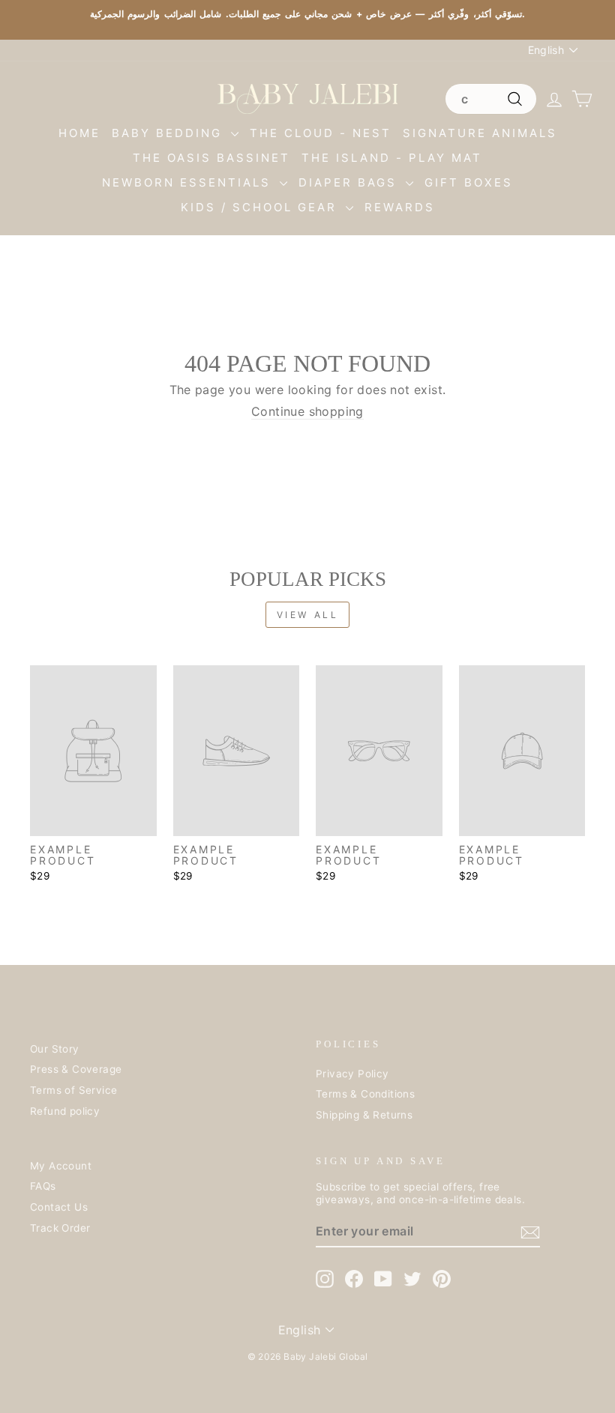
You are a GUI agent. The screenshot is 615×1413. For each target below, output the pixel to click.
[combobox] (491, 99)
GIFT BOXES (468, 182)
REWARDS (399, 207)
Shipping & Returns (364, 1115)
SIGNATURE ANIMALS (480, 133)
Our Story (55, 1049)
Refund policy (65, 1111)
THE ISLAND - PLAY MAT (392, 158)
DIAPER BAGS (350, 182)
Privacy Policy (352, 1074)
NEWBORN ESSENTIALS (189, 182)
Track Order (60, 1228)
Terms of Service (73, 1090)
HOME (79, 133)
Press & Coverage (76, 1069)
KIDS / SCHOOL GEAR (261, 207)
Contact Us (59, 1207)
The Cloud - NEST (321, 133)
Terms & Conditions (365, 1094)
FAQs (43, 1186)
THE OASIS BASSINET (211, 158)
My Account (61, 1166)
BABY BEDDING (169, 133)
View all (308, 614)
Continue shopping (307, 412)
